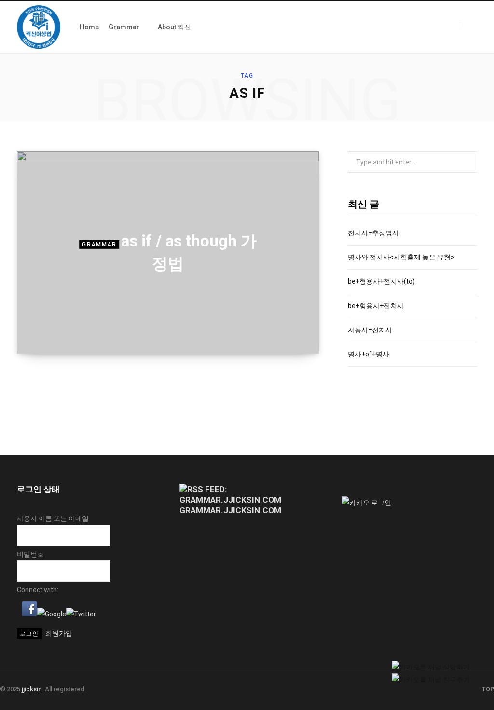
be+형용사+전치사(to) (381, 281)
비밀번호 (30, 554)
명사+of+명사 (368, 354)
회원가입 (58, 633)
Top (487, 689)
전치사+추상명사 (373, 233)
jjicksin (31, 689)
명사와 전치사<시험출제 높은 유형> (401, 257)
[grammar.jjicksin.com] (38, 27)
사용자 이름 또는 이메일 (53, 518)
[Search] (468, 26)
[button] (29, 614)
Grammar (99, 244)
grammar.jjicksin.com (230, 510)
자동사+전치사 (370, 330)
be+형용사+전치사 (376, 306)
